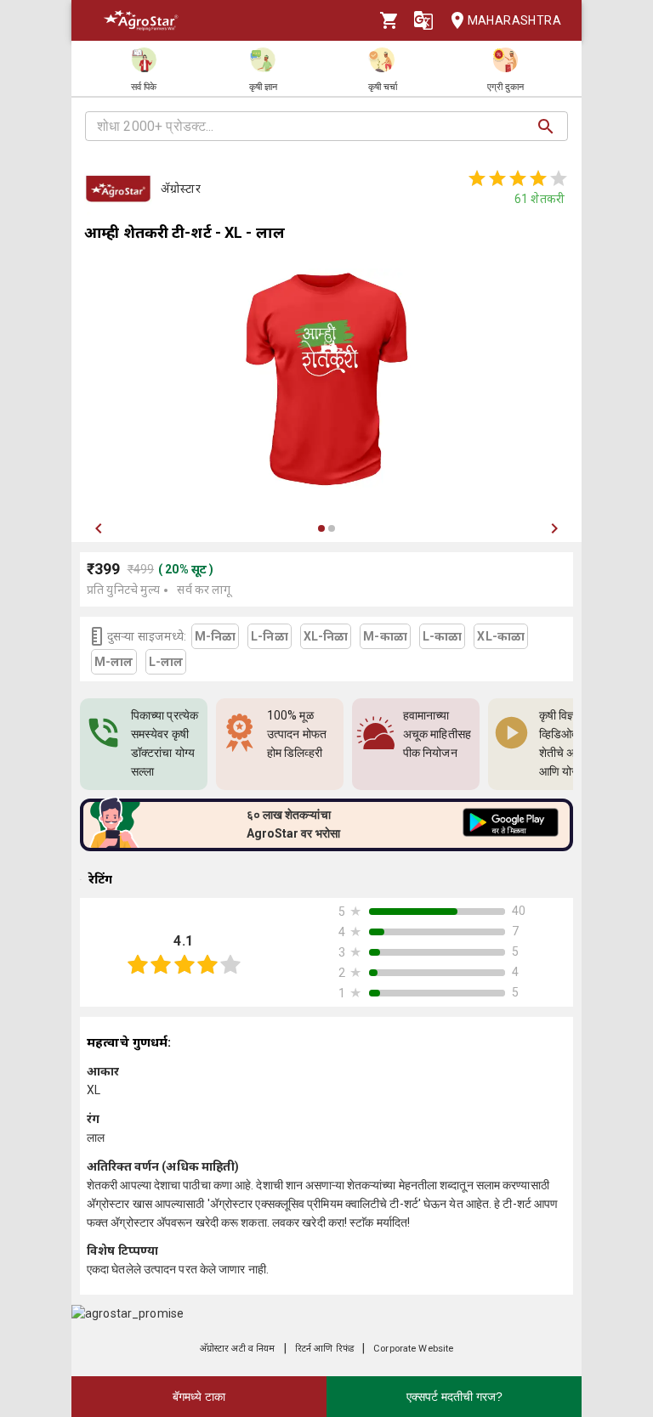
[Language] (423, 20)
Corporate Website (413, 1348)
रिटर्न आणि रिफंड (324, 1348)
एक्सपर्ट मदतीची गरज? (454, 1396)
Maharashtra (514, 20)
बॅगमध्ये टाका (199, 1396)
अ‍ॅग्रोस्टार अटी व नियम (237, 1348)
